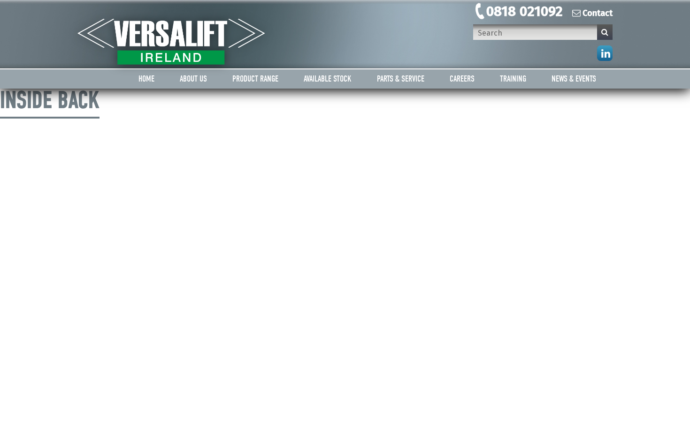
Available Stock (328, 79)
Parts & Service (400, 79)
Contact (598, 13)
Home (146, 79)
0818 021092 (524, 11)
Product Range (255, 79)
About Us (193, 79)
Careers (462, 79)
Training (513, 79)
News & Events (574, 79)
